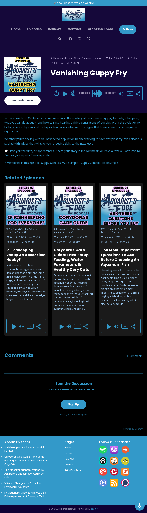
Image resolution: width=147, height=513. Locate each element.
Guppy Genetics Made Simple (99, 163)
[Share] (138, 93)
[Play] (65, 94)
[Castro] (103, 463)
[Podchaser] (125, 485)
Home (16, 29)
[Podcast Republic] (103, 485)
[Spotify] (103, 452)
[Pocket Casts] (103, 474)
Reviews (54, 29)
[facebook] (70, 39)
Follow (127, 29)
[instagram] (79, 39)
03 (34, 237)
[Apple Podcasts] (114, 452)
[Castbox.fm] (125, 452)
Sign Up (73, 404)
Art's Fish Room (100, 29)
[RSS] (114, 485)
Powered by (132, 428)
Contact (75, 29)
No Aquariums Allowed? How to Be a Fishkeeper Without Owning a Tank (25, 494)
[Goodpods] (125, 463)
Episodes (34, 29)
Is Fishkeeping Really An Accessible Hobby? (26, 254)
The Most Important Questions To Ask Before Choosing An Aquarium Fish (120, 257)
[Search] (60, 39)
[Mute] (121, 94)
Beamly (94, 508)
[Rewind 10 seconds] (56, 93)
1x (130, 94)
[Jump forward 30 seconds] (73, 93)
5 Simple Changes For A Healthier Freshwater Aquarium (23, 485)
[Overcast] (114, 463)
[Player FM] (114, 474)
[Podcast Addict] (125, 474)
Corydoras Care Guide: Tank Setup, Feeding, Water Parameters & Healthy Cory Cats (72, 259)
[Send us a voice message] (139, 505)
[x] (88, 39)
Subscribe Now (22, 100)
